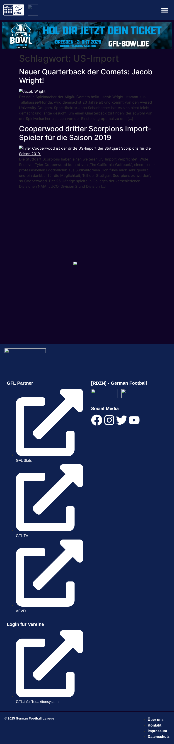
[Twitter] (121, 420)
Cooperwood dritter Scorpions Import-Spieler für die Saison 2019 (85, 133)
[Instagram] (109, 420)
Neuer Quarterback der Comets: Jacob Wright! (85, 76)
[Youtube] (134, 420)
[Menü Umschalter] (165, 10)
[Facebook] (96, 420)
